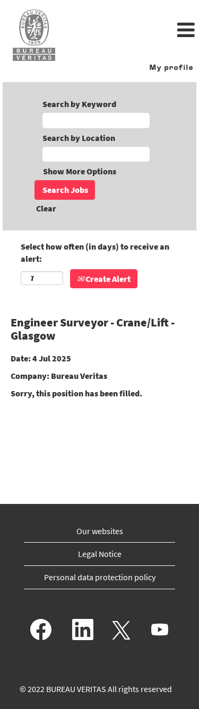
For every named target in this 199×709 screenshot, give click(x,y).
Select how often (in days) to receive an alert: (95, 252)
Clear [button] (46, 208)
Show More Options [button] (79, 171)
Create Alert (107, 278)
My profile (171, 68)
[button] (132, 30)
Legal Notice (100, 553)
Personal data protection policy (99, 577)
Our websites (99, 531)
